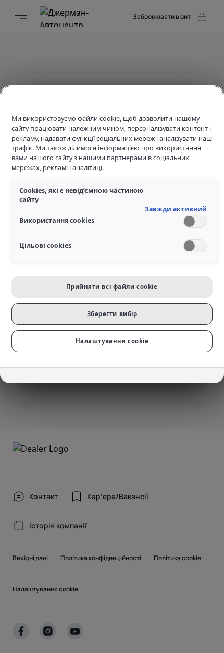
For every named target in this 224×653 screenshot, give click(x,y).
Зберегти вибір (112, 314)
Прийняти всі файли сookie (111, 287)
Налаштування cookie (112, 341)
